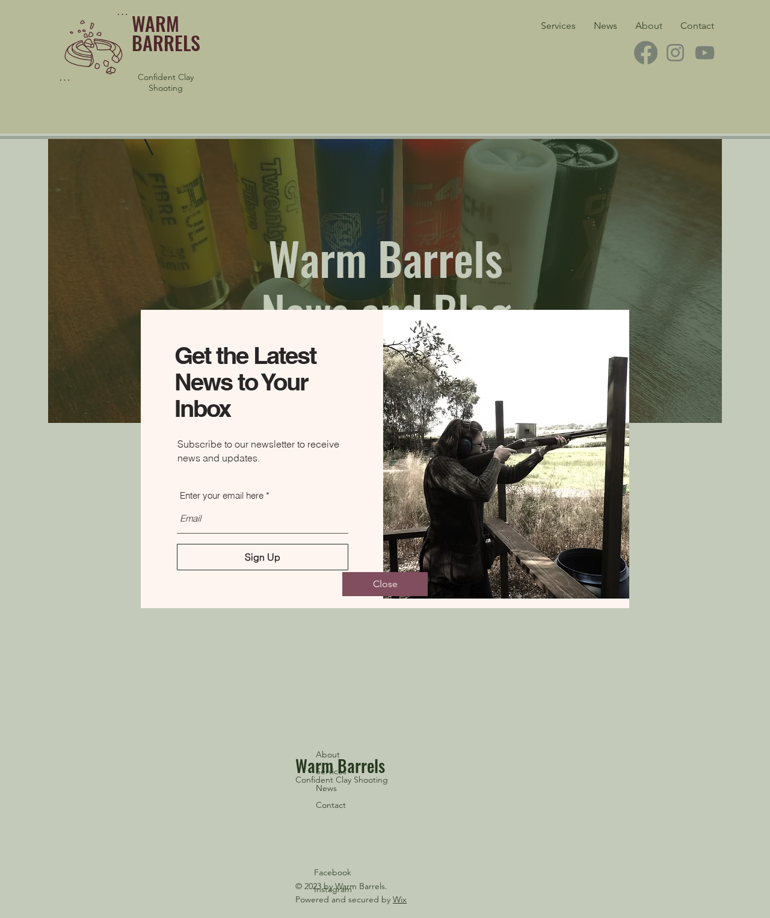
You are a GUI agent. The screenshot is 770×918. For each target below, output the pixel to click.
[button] (385, 584)
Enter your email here (221, 495)
